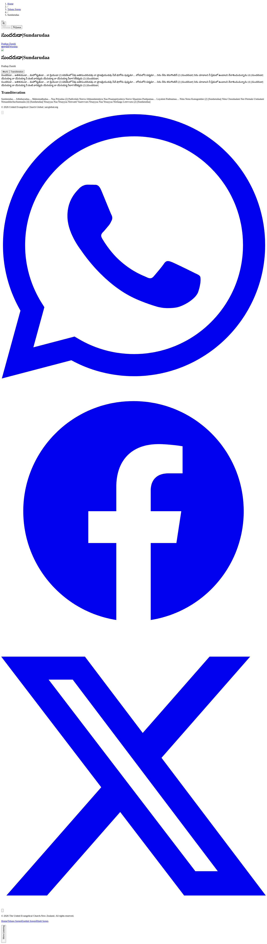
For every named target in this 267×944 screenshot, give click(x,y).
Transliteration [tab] (17, 72)
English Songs (29, 921)
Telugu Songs (14, 9)
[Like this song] (2, 112)
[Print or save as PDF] (2, 910)
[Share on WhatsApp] (133, 377)
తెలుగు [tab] (5, 72)
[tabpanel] (133, 77)
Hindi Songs (42, 921)
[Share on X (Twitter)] (133, 907)
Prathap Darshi (8, 43)
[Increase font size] (3, 23)
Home (10, 3)
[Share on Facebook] (133, 642)
